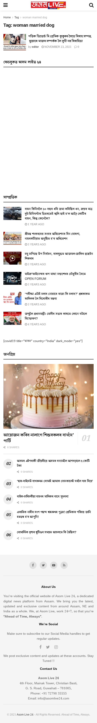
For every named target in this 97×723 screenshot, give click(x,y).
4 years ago (36, 324)
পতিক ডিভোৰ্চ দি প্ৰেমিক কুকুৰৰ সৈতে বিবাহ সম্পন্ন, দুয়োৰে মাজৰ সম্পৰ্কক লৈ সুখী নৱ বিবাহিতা (60, 38)
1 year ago (35, 224)
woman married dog (35, 17)
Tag (16, 17)
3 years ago (36, 304)
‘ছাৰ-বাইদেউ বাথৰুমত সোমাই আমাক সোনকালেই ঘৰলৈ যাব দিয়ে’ (55, 481)
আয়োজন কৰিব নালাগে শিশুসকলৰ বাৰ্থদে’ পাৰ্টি (38, 438)
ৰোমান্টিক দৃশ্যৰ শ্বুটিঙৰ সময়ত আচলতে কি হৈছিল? (46, 532)
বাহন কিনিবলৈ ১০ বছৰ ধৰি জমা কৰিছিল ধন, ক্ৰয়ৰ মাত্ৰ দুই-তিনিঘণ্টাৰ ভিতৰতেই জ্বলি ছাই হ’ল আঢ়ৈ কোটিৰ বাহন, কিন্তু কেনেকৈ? (58, 214)
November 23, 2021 (58, 47)
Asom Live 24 (25, 715)
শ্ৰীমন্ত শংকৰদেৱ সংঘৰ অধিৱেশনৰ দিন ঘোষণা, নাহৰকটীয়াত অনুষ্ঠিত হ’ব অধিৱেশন (52, 236)
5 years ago (36, 245)
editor (35, 47)
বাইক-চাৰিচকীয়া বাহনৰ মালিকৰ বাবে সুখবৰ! (43, 496)
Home (7, 17)
